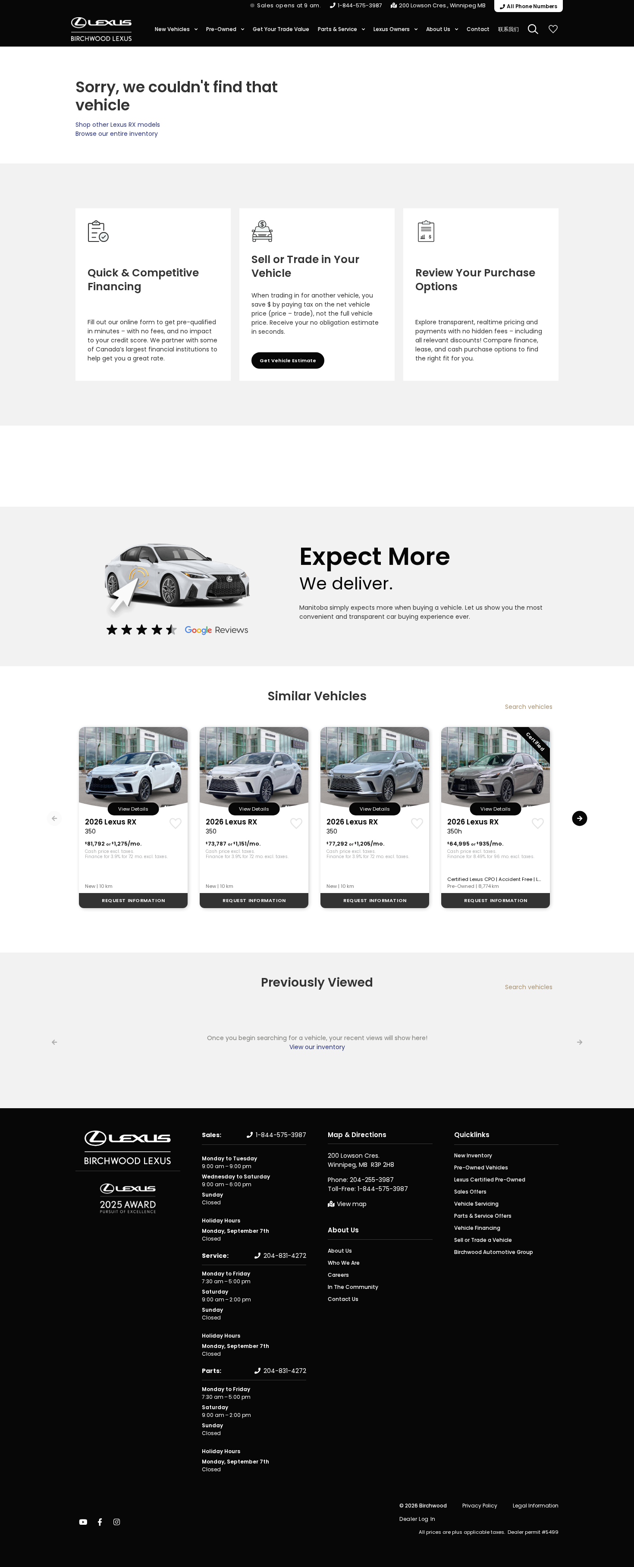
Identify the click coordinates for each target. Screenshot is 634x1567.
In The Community (353, 1287)
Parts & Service (337, 29)
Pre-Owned (221, 29)
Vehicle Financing (477, 1228)
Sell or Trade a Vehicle (483, 1240)
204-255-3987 (372, 1179)
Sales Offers (470, 1191)
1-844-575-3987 (360, 5)
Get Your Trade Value (281, 29)
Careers (338, 1275)
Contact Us (343, 1299)
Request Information (133, 900)
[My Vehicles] (553, 29)
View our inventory (317, 1047)
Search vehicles (528, 706)
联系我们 (508, 29)
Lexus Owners (391, 29)
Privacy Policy (479, 1505)
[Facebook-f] (99, 1521)
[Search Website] (533, 29)
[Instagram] (116, 1521)
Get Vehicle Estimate (288, 360)
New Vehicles (172, 29)
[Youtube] (82, 1521)
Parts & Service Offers (483, 1215)
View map (352, 1204)
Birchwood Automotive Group (493, 1252)
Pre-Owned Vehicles (481, 1167)
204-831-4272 (285, 1255)
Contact (478, 29)
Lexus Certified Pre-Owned (489, 1179)
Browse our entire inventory (116, 133)
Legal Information (536, 1505)
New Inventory (473, 1155)
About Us (438, 29)
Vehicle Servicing (476, 1203)
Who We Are (344, 1262)
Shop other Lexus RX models (117, 124)
